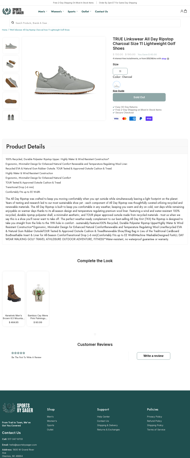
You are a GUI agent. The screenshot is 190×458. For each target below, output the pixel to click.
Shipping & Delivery (107, 425)
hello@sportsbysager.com (23, 444)
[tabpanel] (14, 298)
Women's (52, 421)
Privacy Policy (154, 416)
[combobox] (95, 23)
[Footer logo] (17, 419)
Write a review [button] (153, 356)
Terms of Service (156, 429)
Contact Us (103, 421)
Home (4, 29)
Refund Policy (154, 421)
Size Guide (118, 90)
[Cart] (185, 11)
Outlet (50, 429)
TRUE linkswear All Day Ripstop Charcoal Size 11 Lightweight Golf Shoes (39, 29)
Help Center (103, 416)
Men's (50, 416)
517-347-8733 (15, 439)
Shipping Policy (155, 425)
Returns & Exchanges (108, 429)
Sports (50, 425)
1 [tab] (95, 334)
